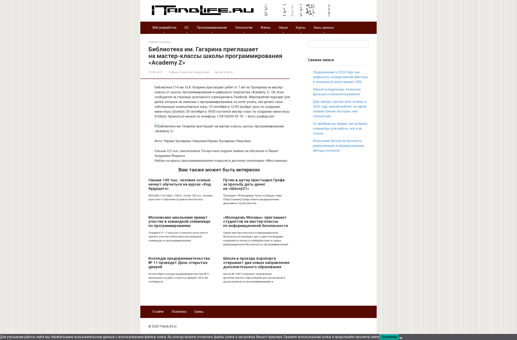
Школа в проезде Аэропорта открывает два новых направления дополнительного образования (256, 262)
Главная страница (159, 41)
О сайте (158, 312)
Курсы (301, 27)
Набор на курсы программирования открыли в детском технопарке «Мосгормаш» (221, 160)
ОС (186, 27)
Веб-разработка (164, 27)
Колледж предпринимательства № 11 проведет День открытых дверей (179, 262)
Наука (283, 27)
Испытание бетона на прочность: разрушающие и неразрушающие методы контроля (338, 145)
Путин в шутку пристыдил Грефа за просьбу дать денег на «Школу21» (254, 184)
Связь (198, 312)
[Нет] (400, 338)
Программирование (212, 27)
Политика (179, 312)
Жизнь (266, 27)
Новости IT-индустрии (195, 72)
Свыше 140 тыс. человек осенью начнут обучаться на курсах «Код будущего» (179, 184)
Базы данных (324, 27)
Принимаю (389, 337)
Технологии (243, 27)
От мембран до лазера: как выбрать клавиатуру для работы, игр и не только (340, 128)
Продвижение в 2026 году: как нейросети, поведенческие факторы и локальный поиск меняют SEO (340, 77)
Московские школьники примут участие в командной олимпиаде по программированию (179, 221)
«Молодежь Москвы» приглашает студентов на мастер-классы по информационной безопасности (255, 221)
